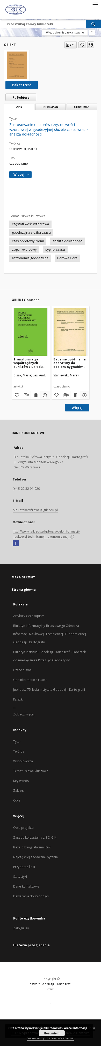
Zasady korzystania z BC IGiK (34, 837)
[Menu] (95, 4)
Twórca (18, 751)
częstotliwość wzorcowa (30, 224)
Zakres (18, 790)
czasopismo (18, 163)
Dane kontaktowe (26, 886)
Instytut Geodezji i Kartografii (50, 984)
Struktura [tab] (81, 106)
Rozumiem (52, 1033)
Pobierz (23, 97)
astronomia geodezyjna (30, 258)
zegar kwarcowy (24, 249)
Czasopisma (22, 670)
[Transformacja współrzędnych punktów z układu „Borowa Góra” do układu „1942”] (31, 332)
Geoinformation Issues (30, 680)
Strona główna (24, 589)
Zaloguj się (21, 928)
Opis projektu (23, 827)
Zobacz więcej (24, 714)
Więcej (77, 408)
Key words (21, 781)
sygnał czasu (55, 249)
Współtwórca (23, 761)
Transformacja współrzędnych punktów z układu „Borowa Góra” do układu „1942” (28, 363)
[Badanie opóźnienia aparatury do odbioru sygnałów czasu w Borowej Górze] (71, 332)
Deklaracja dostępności (31, 896)
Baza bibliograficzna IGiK (32, 847)
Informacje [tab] (50, 106)
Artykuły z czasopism (28, 616)
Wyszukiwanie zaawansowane (65, 32)
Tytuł (16, 741)
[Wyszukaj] (93, 24)
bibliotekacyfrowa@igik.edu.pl (35, 510)
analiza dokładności (68, 241)
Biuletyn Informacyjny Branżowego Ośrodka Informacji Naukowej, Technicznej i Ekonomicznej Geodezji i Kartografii (49, 633)
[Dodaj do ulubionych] (81, 44)
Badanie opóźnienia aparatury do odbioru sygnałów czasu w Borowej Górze (69, 363)
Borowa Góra (67, 258)
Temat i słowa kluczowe (30, 771)
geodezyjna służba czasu (31, 232)
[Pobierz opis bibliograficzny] (26, 395)
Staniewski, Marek (23, 149)
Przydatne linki (24, 867)
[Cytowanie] (90, 44)
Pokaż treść (21, 85)
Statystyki (20, 876)
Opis (16, 800)
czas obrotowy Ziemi (28, 241)
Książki (18, 699)
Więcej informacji (75, 1028)
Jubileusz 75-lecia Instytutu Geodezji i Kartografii (49, 689)
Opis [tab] (19, 106)
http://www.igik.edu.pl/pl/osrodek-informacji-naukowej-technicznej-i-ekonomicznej (46, 534)
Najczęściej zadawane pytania (35, 857)
